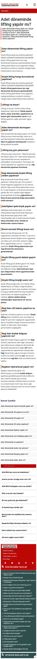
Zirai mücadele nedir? (10, 642)
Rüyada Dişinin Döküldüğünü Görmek (15, 649)
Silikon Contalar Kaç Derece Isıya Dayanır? (17, 593)
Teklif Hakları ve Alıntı (10, 556)
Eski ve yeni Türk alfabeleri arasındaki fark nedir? (17, 609)
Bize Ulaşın (6, 559)
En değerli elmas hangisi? (11, 633)
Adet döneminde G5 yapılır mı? (12, 418)
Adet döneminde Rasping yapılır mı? (14, 454)
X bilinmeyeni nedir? (10, 639)
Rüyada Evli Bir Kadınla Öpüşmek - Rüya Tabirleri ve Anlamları (19, 581)
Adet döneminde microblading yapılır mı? (16, 436)
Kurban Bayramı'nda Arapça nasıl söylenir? (17, 596)
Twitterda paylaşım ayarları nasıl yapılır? (17, 613)
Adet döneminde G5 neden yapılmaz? (15, 424)
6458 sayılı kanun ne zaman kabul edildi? (16, 590)
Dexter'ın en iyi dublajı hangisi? (13, 619)
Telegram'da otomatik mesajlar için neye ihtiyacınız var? (17, 622)
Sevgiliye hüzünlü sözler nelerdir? (14, 631)
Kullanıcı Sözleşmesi (9, 553)
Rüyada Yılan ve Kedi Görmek (13, 577)
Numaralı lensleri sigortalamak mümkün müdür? (19, 599)
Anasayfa (4, 11)
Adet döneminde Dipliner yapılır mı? (14, 430)
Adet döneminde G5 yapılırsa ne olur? (15, 412)
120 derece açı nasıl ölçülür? (13, 636)
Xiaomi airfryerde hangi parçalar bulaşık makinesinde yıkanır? (16, 627)
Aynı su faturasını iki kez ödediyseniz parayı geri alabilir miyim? (19, 574)
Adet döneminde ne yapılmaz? (12, 442)
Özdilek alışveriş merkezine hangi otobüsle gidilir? (17, 605)
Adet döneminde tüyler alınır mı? (13, 460)
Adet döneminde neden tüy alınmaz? (15, 448)
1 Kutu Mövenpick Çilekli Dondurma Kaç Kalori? (19, 616)
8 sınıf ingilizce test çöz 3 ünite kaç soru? (17, 585)
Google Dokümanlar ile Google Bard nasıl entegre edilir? (17, 645)
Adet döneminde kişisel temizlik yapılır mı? (17, 406)
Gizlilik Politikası (8, 551)
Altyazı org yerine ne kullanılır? (13, 588)
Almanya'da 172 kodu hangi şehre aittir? (16, 601)
